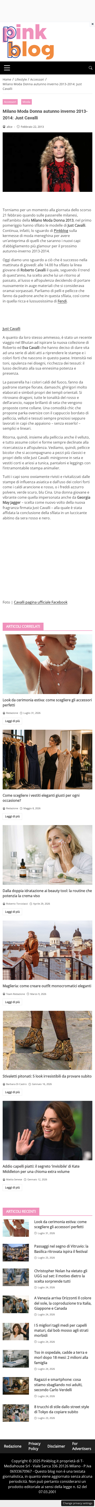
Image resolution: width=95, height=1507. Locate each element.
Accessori (10, 102)
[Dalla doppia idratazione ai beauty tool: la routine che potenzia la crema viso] (47, 855)
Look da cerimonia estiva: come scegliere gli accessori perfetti (60, 1224)
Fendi (62, 301)
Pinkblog (61, 230)
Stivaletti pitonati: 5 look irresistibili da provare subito (47, 1076)
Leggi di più (12, 721)
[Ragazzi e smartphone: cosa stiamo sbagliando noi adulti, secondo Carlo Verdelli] (16, 1386)
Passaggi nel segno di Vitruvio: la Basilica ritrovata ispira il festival (61, 1249)
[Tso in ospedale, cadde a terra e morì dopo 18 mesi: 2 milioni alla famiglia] (16, 1359)
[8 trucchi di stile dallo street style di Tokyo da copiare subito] (16, 1413)
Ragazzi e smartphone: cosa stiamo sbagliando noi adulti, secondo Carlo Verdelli (58, 1384)
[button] (90, 67)
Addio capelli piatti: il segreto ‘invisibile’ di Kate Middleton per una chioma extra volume (41, 1169)
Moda (26, 102)
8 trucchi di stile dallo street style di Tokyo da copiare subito (61, 1409)
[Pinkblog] (28, 41)
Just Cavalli (11, 328)
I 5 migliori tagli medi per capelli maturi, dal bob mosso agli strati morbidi (61, 1330)
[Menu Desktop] (7, 67)
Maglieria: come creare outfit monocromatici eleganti (47, 985)
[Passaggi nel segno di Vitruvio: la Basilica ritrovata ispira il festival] (16, 1252)
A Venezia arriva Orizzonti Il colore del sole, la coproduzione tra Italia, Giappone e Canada (62, 1303)
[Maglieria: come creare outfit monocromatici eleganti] (47, 950)
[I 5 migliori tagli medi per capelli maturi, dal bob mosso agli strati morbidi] (16, 1331)
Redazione (12, 1446)
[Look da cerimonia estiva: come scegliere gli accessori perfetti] (47, 664)
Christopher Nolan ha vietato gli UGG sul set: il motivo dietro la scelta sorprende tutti (60, 1276)
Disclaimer (56, 1446)
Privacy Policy (34, 1446)
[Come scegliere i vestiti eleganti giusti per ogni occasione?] (47, 759)
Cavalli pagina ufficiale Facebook (40, 602)
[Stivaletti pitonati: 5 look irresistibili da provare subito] (47, 1040)
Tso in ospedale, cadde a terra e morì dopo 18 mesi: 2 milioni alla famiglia (61, 1357)
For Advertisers (81, 1446)
